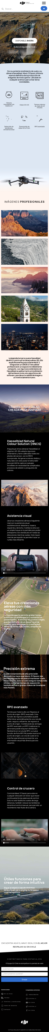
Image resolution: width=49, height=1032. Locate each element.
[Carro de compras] (44, 8)
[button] (24, 40)
